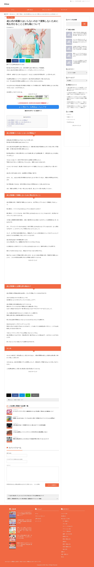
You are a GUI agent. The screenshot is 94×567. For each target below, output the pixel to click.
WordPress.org (70, 122)
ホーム (72, 1)
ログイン (69, 114)
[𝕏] (8, 61)
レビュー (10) (64, 513)
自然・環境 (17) (64, 554)
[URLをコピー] (35, 61)
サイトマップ (87, 1)
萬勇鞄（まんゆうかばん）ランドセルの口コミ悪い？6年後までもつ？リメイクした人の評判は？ (34, 418)
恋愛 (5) (64, 541)
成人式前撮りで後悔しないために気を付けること (19, 122)
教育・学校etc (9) (66, 544)
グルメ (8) (65, 523)
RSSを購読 (79, 1)
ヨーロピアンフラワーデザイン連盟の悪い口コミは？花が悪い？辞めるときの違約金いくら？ (33, 411)
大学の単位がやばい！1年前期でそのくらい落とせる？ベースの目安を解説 (29, 425)
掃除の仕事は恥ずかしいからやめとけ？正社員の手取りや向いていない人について (31, 438)
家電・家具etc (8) (66, 539)
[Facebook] (15, 61)
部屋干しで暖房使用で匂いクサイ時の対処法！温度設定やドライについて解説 (24, 498)
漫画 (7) (63, 551)
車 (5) (62, 556)
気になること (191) (65, 518)
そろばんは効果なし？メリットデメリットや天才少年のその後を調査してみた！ (30, 432)
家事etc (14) (65, 536)
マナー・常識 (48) (67, 531)
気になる (11, 399)
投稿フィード (70, 117)
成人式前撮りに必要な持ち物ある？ (16, 124)
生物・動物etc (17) (67, 546)
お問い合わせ (30, 9)
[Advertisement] (33, 271)
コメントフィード (71, 119)
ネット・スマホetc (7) (67, 526)
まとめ (9, 125)
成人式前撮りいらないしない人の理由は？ (17, 120)
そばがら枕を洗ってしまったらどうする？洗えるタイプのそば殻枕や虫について (26, 495)
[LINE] (28, 61)
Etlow (6, 4)
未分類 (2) (63, 516)
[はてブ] (22, 61)
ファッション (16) (67, 528)
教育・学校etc (17, 399)
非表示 (28, 117)
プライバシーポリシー (47, 9)
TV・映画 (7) (65, 521)
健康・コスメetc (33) (67, 533)
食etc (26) (65, 549)
